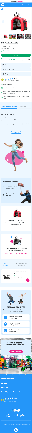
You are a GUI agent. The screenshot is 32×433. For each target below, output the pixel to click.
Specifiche (23, 106)
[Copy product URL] (25, 59)
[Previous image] (3, 21)
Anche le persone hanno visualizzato (21, 264)
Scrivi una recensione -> (10, 401)
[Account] (22, 4)
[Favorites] (25, 4)
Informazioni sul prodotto (9, 106)
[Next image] (29, 21)
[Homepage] (2, 4)
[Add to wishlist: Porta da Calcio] (29, 59)
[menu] (6, 4)
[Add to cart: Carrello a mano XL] (28, 280)
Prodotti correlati (5, 264)
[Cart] (29, 4)
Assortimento (8, 9)
